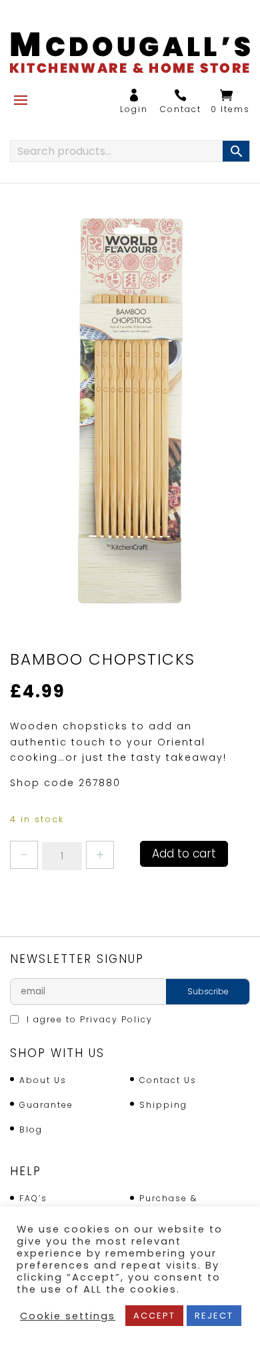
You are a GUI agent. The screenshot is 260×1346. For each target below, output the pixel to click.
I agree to (88, 1019)
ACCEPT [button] (154, 1315)
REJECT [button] (214, 1315)
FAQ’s (33, 1198)
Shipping (163, 1104)
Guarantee (46, 1104)
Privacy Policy (116, 1019)
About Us (43, 1080)
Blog (31, 1129)
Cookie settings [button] (67, 1316)
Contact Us (168, 1080)
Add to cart (184, 854)
